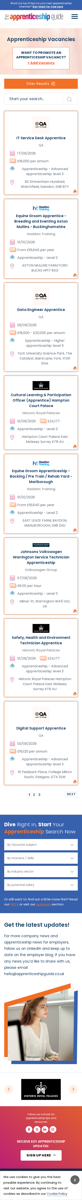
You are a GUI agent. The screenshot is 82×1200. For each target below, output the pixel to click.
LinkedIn (34, 948)
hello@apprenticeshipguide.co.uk (34, 973)
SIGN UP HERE (39, 1155)
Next (71, 794)
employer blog (40, 954)
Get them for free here (47, 6)
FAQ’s (14, 904)
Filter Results (37, 83)
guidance (43, 904)
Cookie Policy (57, 1193)
